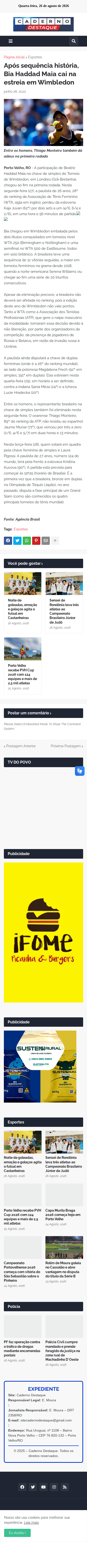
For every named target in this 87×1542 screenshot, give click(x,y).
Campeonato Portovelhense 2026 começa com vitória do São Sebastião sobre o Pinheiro (22, 1271)
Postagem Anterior (21, 746)
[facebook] (22, 1487)
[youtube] (43, 1487)
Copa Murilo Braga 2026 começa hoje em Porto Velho (62, 1214)
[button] (10, 41)
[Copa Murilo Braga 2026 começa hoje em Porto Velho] (64, 1195)
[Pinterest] (36, 541)
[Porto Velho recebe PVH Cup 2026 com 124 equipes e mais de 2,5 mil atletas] (22, 648)
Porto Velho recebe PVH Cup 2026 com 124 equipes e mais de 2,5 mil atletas (22, 674)
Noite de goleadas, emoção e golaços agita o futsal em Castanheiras (22, 609)
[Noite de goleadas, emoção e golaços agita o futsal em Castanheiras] (22, 583)
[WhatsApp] (27, 541)
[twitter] (33, 1487)
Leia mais (31, 1522)
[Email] (46, 541)
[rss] (65, 1487)
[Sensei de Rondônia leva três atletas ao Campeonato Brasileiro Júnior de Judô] (64, 583)
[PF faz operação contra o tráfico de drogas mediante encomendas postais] (23, 1326)
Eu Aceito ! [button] (17, 1533)
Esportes (35, 57)
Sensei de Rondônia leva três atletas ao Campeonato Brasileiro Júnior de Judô (64, 611)
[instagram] (54, 1487)
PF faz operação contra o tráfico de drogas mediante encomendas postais (22, 1348)
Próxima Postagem (66, 746)
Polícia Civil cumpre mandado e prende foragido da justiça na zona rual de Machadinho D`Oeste (62, 1350)
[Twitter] (17, 541)
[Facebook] (8, 541)
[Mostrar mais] (55, 541)
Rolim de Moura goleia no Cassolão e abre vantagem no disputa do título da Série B (63, 1269)
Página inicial (14, 57)
